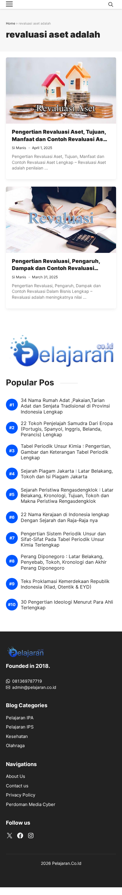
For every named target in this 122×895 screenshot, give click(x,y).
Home (10, 23)
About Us (15, 776)
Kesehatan (17, 736)
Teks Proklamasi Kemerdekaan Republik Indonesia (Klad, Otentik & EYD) (65, 584)
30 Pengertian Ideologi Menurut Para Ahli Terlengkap (67, 604)
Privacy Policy (20, 795)
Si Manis (19, 148)
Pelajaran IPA (19, 717)
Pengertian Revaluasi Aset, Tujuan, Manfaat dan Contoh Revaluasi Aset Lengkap (60, 139)
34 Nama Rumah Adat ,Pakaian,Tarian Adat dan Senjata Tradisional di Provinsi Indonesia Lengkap (65, 406)
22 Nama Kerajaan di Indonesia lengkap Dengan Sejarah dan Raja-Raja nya (65, 517)
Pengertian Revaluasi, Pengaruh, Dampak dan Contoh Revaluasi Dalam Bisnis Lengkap (56, 268)
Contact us (17, 786)
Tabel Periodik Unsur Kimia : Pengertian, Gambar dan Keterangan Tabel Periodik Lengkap (66, 451)
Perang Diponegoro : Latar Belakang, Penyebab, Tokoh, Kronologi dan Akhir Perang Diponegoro (64, 562)
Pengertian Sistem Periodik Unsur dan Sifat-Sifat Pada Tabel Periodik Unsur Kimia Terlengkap (63, 539)
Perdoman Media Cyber (30, 804)
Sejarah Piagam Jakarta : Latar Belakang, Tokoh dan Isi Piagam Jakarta (67, 473)
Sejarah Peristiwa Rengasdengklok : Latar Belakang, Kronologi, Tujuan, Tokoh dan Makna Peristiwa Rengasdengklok (67, 495)
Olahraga (15, 745)
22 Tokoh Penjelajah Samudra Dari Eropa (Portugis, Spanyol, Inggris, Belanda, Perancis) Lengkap (67, 429)
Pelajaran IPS (20, 727)
